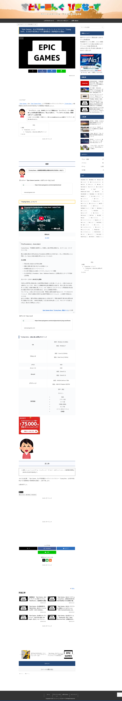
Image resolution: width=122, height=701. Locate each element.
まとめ (23, 134)
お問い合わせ (65, 694)
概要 (23, 127)
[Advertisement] (47, 87)
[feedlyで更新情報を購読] (47, 560)
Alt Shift (47, 238)
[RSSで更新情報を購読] (50, 560)
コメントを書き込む (47, 669)
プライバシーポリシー (57, 695)
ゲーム (21, 492)
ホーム (48, 694)
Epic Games (22, 494)
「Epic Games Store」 (36, 103)
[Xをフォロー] (43, 560)
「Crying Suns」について (29, 129)
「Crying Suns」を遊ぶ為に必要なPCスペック (35, 131)
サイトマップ (74, 694)
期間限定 (29, 494)
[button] (102, 27)
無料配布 (34, 494)
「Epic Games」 (23, 103)
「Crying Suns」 (68, 103)
